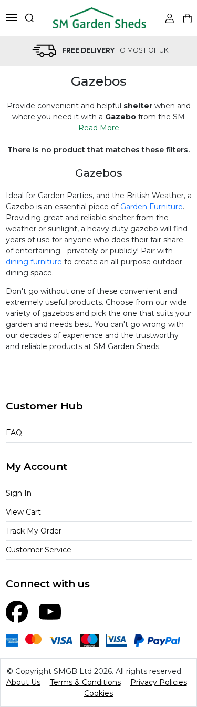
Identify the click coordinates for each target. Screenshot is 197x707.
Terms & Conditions (85, 682)
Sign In (19, 493)
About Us (23, 682)
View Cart (23, 512)
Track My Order (33, 531)
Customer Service (38, 550)
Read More (98, 127)
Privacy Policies (158, 682)
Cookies (98, 693)
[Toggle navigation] (11, 18)
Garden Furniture (151, 206)
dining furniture (34, 262)
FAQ (14, 432)
